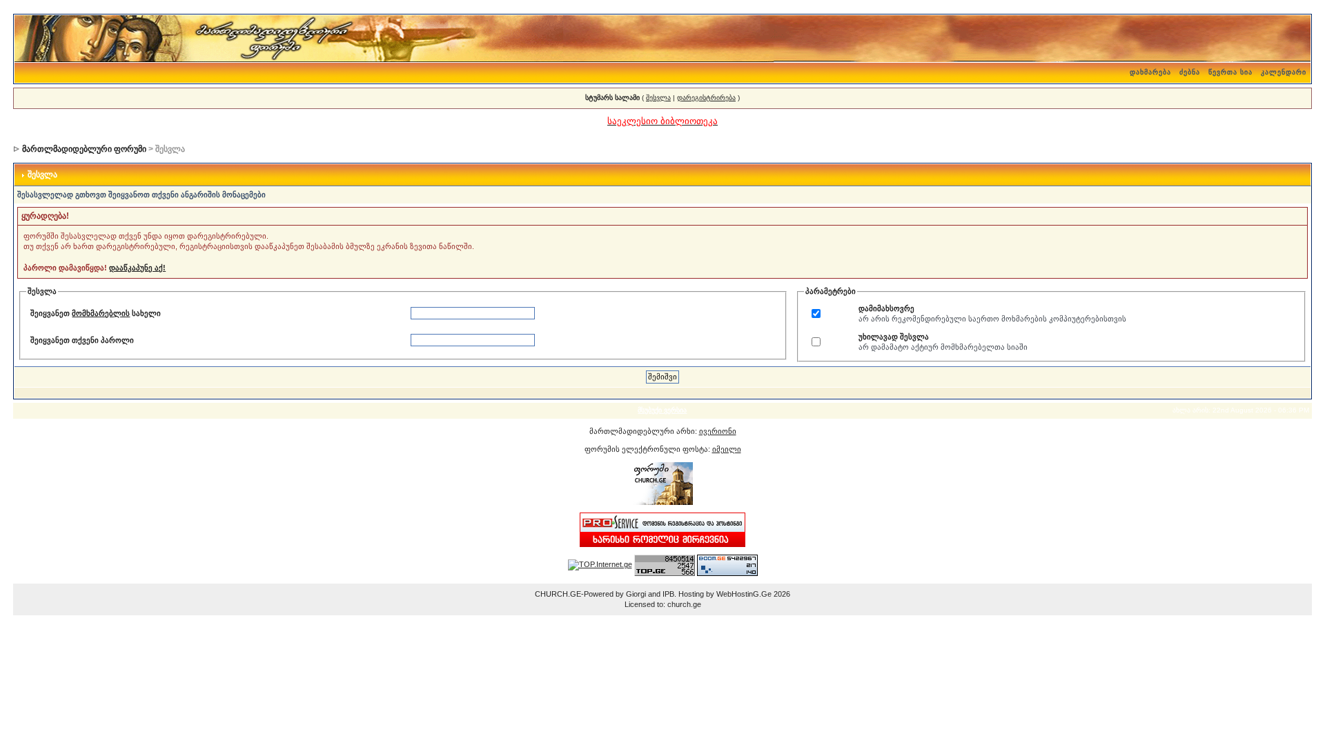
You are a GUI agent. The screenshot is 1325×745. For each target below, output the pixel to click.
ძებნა (1189, 72)
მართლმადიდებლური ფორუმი (84, 149)
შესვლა (658, 97)
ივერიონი (717, 431)
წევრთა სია (1230, 72)
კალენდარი (1283, 72)
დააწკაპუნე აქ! (137, 268)
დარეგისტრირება (706, 97)
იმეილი (726, 449)
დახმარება (1150, 72)
